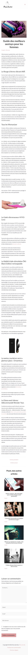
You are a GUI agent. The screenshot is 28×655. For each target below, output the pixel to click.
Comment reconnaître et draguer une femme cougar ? (14, 518)
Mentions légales (14, 650)
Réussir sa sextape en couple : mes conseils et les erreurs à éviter (14, 542)
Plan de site (22, 644)
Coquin (3, 50)
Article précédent (14, 459)
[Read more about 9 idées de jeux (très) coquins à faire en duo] (14, 556)
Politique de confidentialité (14, 647)
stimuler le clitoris (16, 244)
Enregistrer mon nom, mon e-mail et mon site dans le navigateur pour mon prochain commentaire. (13, 628)
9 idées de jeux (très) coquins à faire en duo (14, 565)
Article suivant (14, 462)
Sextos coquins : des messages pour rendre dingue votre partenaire (14, 495)
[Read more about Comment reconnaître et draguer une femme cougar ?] (14, 509)
